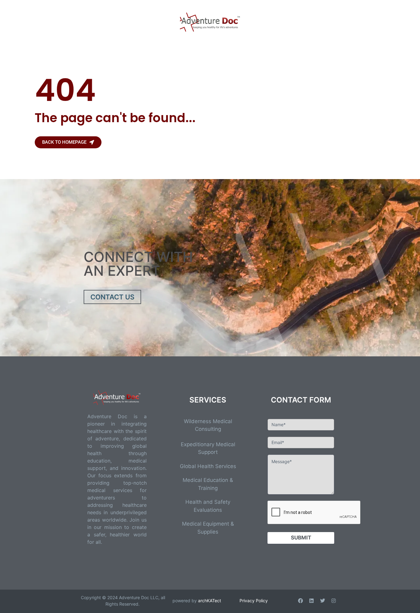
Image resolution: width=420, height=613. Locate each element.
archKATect (209, 600)
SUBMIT (301, 538)
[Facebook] (300, 600)
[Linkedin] (311, 600)
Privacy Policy (254, 600)
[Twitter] (322, 600)
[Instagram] (333, 600)
